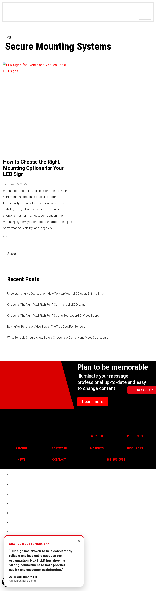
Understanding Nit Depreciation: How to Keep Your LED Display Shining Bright (56, 293)
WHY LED (97, 436)
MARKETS (97, 448)
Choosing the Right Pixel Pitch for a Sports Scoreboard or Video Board (53, 315)
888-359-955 (115, 459)
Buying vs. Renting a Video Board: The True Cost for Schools (46, 326)
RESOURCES (134, 448)
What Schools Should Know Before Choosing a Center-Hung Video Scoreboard (57, 337)
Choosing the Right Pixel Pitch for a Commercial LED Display (46, 304)
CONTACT (59, 459)
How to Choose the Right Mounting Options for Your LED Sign (33, 168)
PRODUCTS (135, 436)
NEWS (21, 459)
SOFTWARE (59, 448)
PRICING (21, 448)
